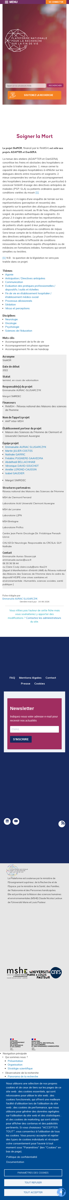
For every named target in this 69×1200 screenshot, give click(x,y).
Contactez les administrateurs (43, 617)
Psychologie (12, 326)
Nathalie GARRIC (15, 454)
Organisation (15, 1064)
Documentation (15, 1162)
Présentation (15, 1061)
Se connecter (56, 2)
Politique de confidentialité (21, 1157)
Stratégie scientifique (20, 1068)
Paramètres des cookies (33, 1172)
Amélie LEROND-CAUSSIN (21, 469)
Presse (25, 683)
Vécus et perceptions (17, 308)
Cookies (39, 683)
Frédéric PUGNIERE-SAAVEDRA (24, 458)
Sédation (10, 304)
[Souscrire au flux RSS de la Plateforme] (61, 824)
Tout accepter (33, 1192)
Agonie (9, 274)
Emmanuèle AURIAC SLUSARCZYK (25, 447)
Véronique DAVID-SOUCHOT (22, 465)
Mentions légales (30, 677)
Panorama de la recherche (23, 1076)
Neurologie (11, 319)
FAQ (12, 677)
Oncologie (11, 323)
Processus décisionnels (18, 300)
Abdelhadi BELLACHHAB (20, 462)
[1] (37, 192)
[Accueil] (26, 40)
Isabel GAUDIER (14, 473)
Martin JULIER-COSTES (19, 450)
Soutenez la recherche (38, 95)
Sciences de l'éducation (18, 330)
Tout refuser (33, 1182)
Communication (14, 282)
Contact (51, 677)
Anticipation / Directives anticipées (25, 278)
